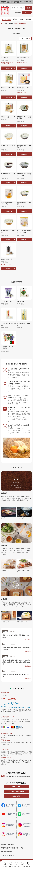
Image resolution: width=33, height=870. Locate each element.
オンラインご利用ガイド (8, 855)
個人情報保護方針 (6, 851)
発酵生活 (22, 19)
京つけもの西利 (6, 19)
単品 (6, 23)
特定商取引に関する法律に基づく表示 (12, 848)
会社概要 (5, 866)
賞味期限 (11, 23)
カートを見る (22, 867)
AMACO (28, 19)
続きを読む (28, 639)
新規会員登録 (18, 12)
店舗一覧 (28, 866)
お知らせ (11, 866)
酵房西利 (15, 19)
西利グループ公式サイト (8, 844)
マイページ (16, 866)
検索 (28, 8)
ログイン (27, 12)
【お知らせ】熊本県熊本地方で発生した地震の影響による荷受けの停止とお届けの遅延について (19, 2)
